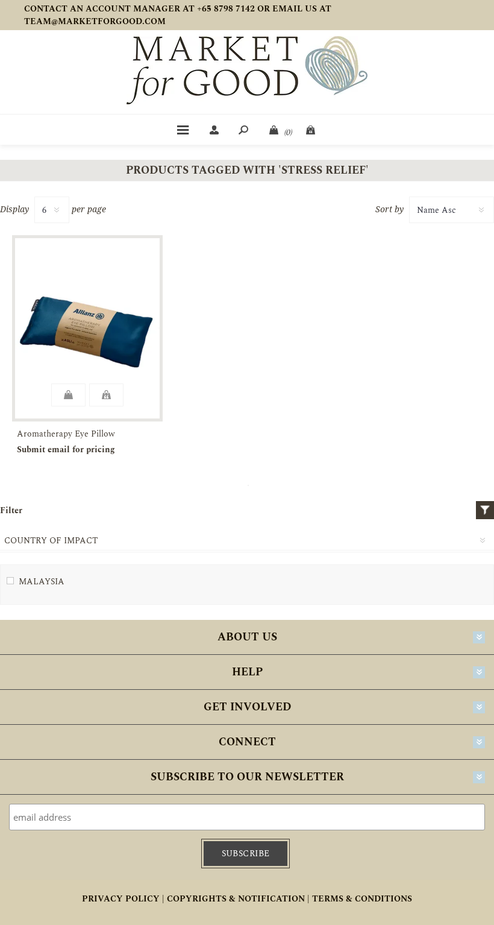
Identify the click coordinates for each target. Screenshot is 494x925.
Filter (485, 510)
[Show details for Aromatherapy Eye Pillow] (87, 328)
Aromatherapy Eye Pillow (66, 434)
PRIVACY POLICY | (123, 898)
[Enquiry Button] (311, 130)
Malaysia (41, 581)
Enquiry (106, 395)
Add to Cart (68, 395)
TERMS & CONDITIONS (362, 898)
